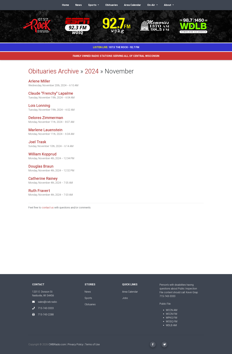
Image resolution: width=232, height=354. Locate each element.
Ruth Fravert (39, 190)
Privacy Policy (75, 344)
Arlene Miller (39, 81)
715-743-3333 (45, 308)
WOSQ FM (171, 321)
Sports (88, 298)
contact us (48, 207)
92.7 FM (134, 47)
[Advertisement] (116, 244)
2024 (92, 71)
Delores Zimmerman (45, 118)
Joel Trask (37, 142)
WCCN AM (171, 310)
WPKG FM (171, 317)
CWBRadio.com (57, 344)
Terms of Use (92, 344)
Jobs (125, 298)
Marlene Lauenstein (45, 130)
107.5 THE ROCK (118, 47)
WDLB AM (171, 325)
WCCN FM (171, 313)
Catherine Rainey (42, 178)
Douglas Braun (41, 166)
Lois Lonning (39, 105)
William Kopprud (42, 154)
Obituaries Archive (53, 71)
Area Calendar (132, 4)
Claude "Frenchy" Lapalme (50, 93)
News (78, 4)
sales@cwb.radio (47, 301)
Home (65, 4)
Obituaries (111, 4)
